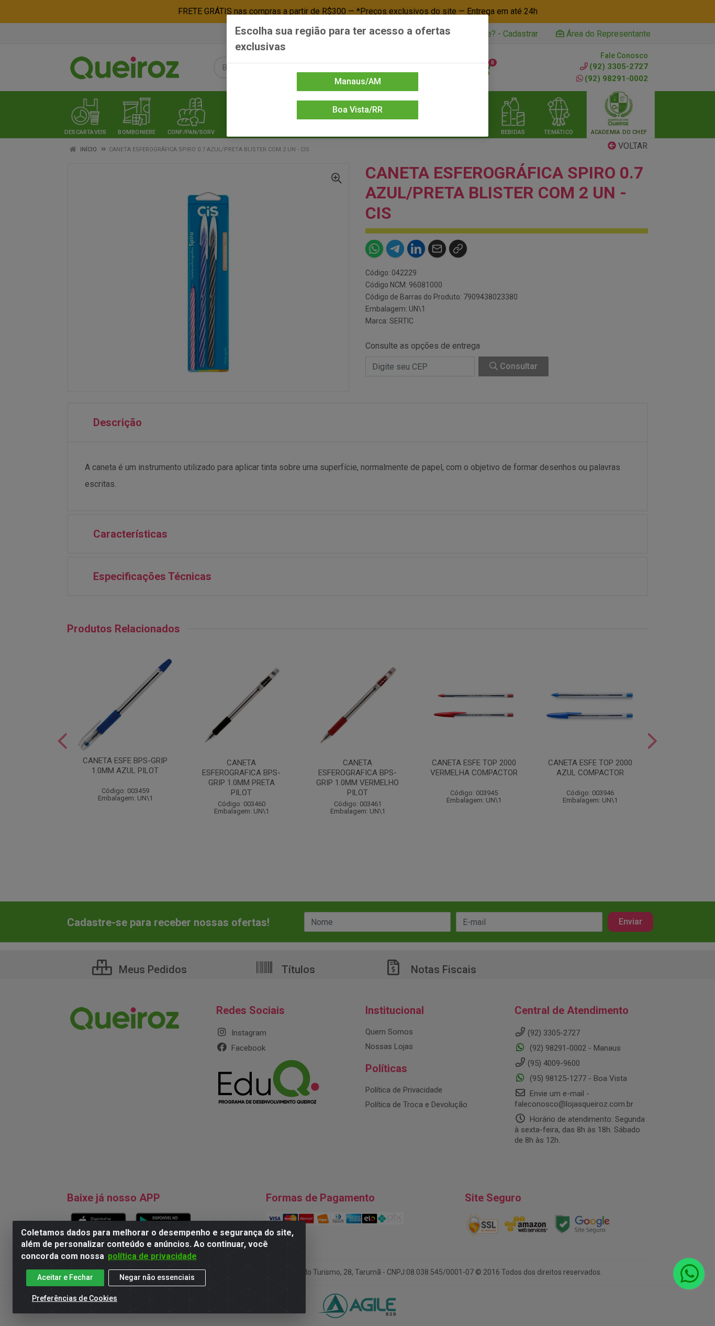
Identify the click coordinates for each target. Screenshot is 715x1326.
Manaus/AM (357, 81)
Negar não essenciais (157, 1277)
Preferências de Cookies (74, 1298)
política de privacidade (152, 1256)
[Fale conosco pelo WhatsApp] (689, 1273)
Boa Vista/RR (357, 110)
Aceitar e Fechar (65, 1277)
